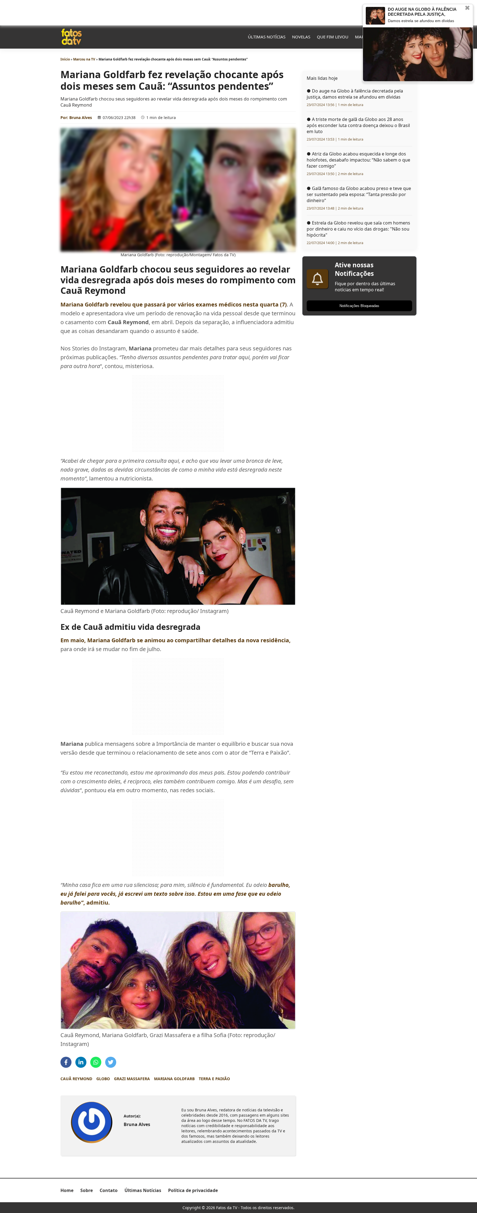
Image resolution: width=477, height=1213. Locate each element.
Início (65, 59)
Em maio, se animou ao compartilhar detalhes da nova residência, (175, 640)
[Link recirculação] (375, 16)
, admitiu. (96, 902)
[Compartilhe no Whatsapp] (95, 1062)
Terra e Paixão (214, 1078)
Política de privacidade (193, 1190)
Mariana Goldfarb (174, 1078)
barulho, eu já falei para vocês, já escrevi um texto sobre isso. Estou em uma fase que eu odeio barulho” (175, 893)
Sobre (86, 1190)
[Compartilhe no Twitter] (110, 1062)
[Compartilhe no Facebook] (65, 1062)
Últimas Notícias (266, 36)
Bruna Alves (80, 117)
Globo (103, 1078)
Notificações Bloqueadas (359, 306)
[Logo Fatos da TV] (71, 36)
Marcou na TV (84, 59)
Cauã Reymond (76, 1078)
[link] (91, 1122)
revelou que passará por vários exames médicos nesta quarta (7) (173, 304)
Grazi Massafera (132, 1078)
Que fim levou (332, 36)
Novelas (301, 36)
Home (66, 1190)
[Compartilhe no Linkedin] (80, 1062)
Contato (109, 1190)
